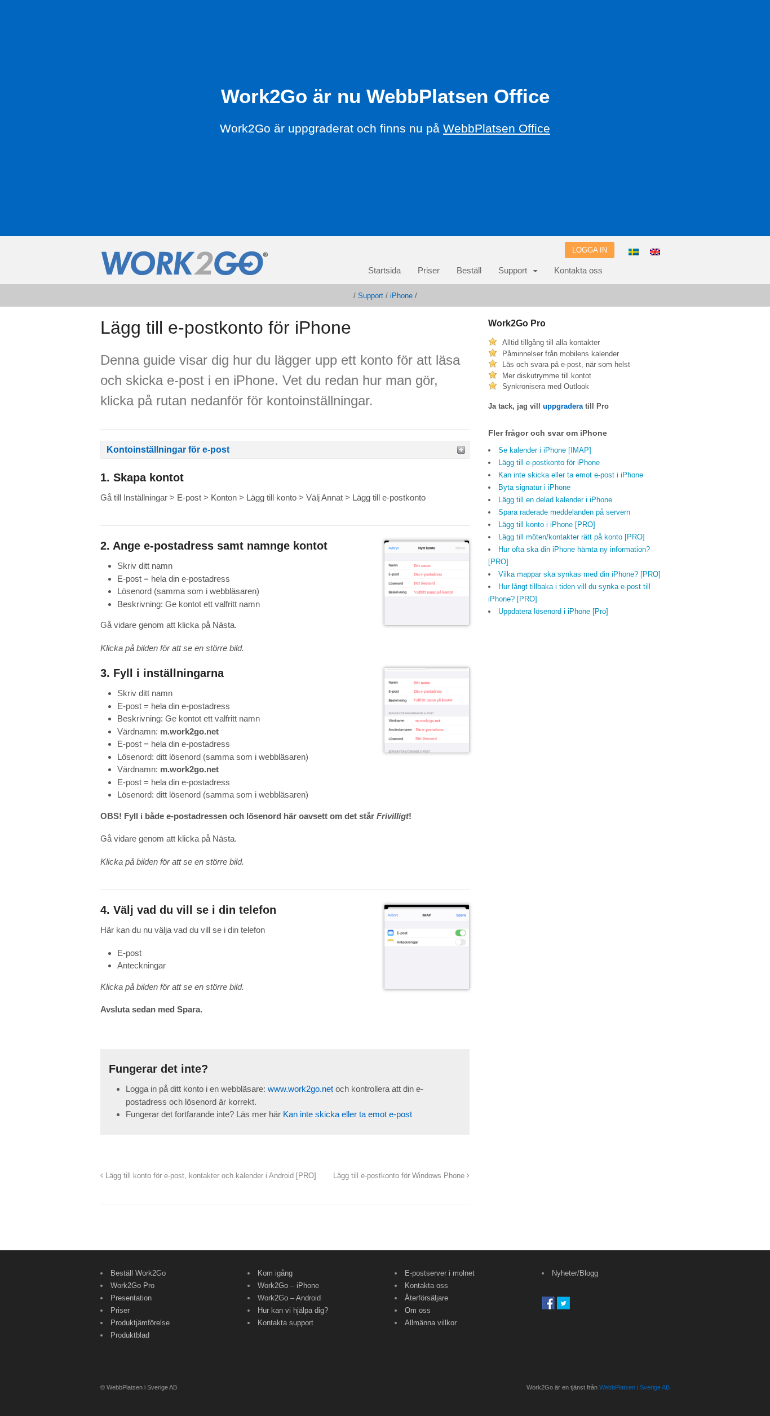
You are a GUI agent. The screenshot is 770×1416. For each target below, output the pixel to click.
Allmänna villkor (431, 1322)
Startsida (384, 270)
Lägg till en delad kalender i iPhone (555, 499)
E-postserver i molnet (440, 1273)
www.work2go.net (300, 1089)
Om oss (418, 1310)
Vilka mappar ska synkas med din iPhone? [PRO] (579, 574)
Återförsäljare (426, 1298)
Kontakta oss (578, 270)
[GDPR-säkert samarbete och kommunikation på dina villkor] (184, 269)
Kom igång (275, 1273)
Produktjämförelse (140, 1322)
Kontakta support (285, 1322)
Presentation (131, 1298)
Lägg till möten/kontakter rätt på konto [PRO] (571, 537)
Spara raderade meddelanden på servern (564, 512)
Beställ (469, 270)
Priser (429, 270)
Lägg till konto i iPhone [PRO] (546, 524)
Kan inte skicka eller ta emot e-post (347, 1114)
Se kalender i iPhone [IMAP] (544, 450)
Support (512, 270)
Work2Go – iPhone (288, 1285)
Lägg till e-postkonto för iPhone (549, 462)
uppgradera (563, 406)
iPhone (401, 295)
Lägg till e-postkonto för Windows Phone (400, 1176)
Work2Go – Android (289, 1298)
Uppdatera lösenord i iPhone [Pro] (553, 611)
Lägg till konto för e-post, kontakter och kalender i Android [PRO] (209, 1176)
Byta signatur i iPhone (534, 487)
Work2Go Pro (132, 1285)
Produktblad (129, 1335)
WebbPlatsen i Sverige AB (634, 1387)
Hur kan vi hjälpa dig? (293, 1310)
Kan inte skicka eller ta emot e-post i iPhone (570, 475)
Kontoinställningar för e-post (168, 449)
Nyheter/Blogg (575, 1273)
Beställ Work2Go (138, 1273)
